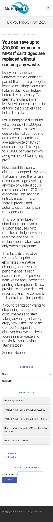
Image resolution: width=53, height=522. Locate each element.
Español (12, 457)
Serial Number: (9, 474)
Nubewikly (7, 381)
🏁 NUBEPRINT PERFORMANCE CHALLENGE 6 (25, 410)
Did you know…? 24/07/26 (16, 440)
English (12, 453)
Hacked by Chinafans (14, 400)
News (5, 374)
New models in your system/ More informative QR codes (25, 430)
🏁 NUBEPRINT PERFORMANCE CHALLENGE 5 (25, 419)
